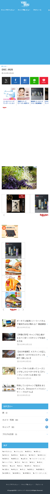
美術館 (17, 473)
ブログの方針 (9, 434)
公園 (6, 469)
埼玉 (6, 455)
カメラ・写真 (10, 420)
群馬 (15, 455)
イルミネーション (38, 459)
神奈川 (42, 455)
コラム (19, 451)
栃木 (24, 455)
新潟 (29, 451)
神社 (15, 469)
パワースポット (40, 473)
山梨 (25, 459)
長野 (6, 459)
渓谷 (37, 466)
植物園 (28, 473)
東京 (37, 451)
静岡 (16, 459)
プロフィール (37, 10)
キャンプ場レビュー (24, 10)
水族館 (7, 473)
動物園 (41, 469)
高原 (28, 466)
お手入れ (8, 451)
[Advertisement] (25, 38)
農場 (31, 469)
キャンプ (8, 427)
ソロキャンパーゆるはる (24, 490)
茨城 (32, 455)
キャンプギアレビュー (8, 10)
